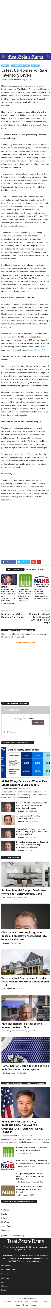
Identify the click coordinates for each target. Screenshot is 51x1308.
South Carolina (7, 1226)
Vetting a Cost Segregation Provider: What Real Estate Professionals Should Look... (25, 981)
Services (4, 1274)
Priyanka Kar (16, 79)
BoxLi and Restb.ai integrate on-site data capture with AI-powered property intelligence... (31, 805)
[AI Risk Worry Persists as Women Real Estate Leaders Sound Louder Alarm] (25, 762)
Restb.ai (21, 811)
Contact (4, 1286)
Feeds (3, 1290)
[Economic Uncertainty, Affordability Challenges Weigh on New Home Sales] (42, 580)
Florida (4, 1214)
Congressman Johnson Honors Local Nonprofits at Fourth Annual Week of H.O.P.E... (32, 1176)
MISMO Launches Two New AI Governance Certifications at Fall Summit (30, 1189)
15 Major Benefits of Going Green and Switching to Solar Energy (39, 618)
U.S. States (10, 732)
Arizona (4, 1206)
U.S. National (11, 710)
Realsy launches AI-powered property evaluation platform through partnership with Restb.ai (32, 844)
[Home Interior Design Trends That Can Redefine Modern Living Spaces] (25, 1050)
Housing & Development (20, 65)
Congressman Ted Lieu (11, 1136)
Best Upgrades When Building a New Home (12, 615)
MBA (19, 1195)
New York (5, 1222)
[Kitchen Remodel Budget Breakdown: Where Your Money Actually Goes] (25, 874)
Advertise (5, 1278)
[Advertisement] (25, 26)
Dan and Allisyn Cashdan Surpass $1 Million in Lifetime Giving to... (31, 1148)
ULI (19, 1153)
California (5, 1210)
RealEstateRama (9, 897)
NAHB (20, 1166)
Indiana (4, 1218)
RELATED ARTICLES (15, 570)
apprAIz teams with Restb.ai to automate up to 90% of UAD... (29, 817)
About (3, 1282)
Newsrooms (6, 1266)
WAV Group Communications (13, 1031)
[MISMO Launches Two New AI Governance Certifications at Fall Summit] (8, 1190)
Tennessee (5, 1230)
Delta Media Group (10, 788)
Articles (5, 65)
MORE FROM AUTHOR (34, 570)
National (35, 65)
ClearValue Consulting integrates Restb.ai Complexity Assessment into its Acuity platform (31, 831)
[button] (47, 57)
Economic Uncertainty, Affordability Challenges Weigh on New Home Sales (41, 593)
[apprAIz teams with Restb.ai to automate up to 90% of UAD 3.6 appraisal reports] (8, 820)
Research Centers (8, 1270)
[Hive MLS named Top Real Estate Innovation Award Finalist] (25, 1008)
